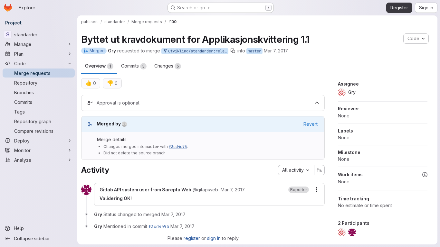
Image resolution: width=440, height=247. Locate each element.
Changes (166, 66)
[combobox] (296, 170)
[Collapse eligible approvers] (316, 103)
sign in (214, 238)
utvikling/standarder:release (197, 51)
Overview (98, 66)
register (192, 238)
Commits (133, 66)
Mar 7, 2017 (276, 50)
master (254, 51)
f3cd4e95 (178, 146)
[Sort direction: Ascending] (319, 170)
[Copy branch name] (233, 51)
